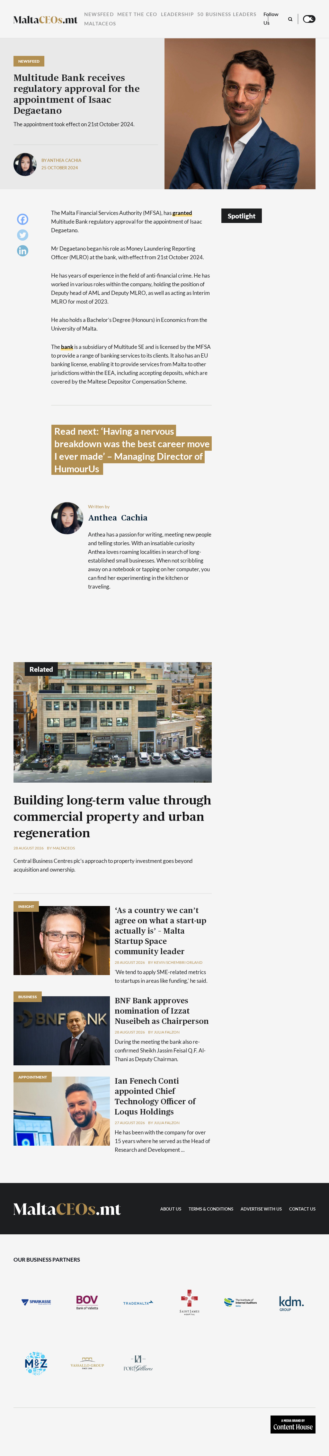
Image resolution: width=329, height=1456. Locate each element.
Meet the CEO (137, 14)
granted (182, 212)
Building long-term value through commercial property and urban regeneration (112, 817)
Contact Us (302, 1209)
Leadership (177, 14)
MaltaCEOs (100, 24)
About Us (170, 1209)
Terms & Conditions (211, 1209)
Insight (26, 906)
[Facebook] (24, 221)
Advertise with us (261, 1209)
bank (67, 346)
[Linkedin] (24, 252)
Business (27, 996)
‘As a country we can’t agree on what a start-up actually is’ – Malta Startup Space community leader (160, 931)
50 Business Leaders (226, 14)
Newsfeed (99, 14)
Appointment (32, 1077)
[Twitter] (24, 236)
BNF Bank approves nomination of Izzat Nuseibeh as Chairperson (162, 1011)
